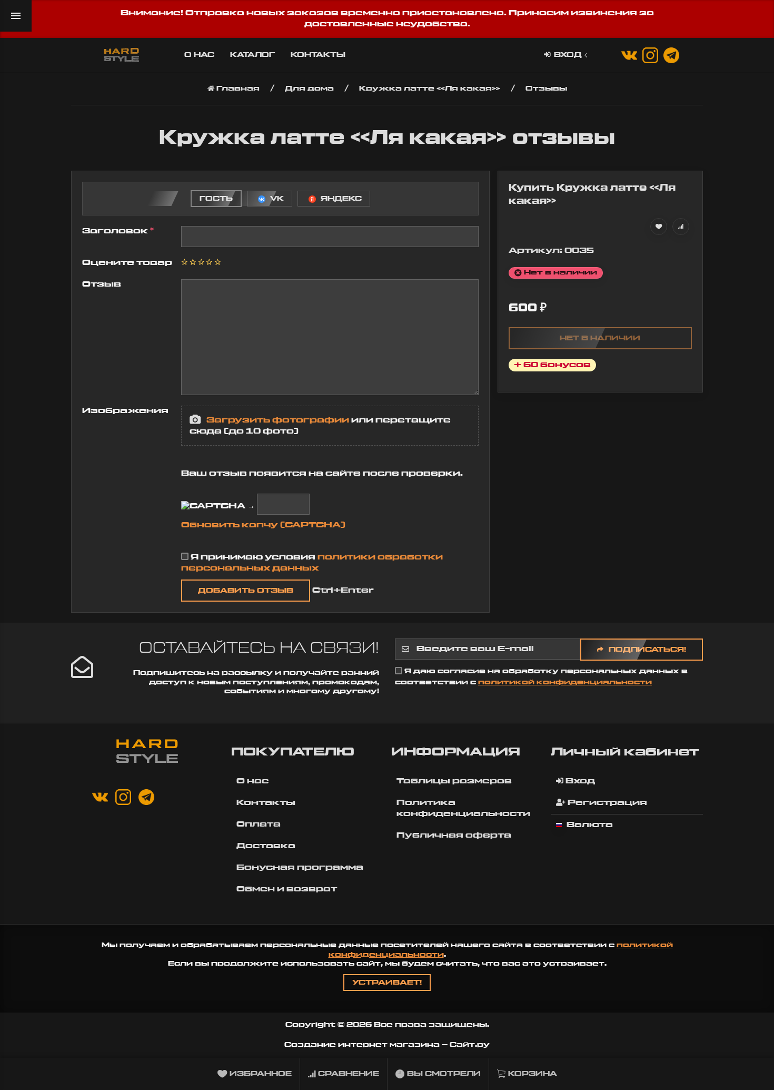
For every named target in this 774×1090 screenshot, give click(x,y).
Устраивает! (387, 982)
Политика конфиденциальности (463, 808)
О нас (199, 55)
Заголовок (116, 231)
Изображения (125, 411)
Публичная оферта (453, 835)
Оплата (258, 824)
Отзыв (101, 284)
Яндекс (340, 198)
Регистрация (606, 803)
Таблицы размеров (454, 781)
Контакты (318, 55)
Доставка (265, 846)
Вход (568, 55)
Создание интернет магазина (362, 1045)
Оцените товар (127, 263)
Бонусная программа (299, 867)
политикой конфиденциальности (565, 682)
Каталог (252, 55)
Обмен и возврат (286, 889)
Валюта (588, 825)
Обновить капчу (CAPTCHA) (263, 525)
